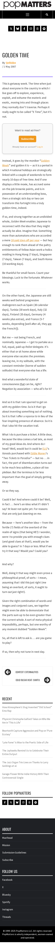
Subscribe (27, 138)
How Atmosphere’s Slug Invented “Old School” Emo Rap (27, 709)
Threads (6, 917)
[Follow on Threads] (37, 28)
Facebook (7, 879)
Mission (6, 845)
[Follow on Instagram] (31, 28)
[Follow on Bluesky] (17, 28)
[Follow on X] (11, 28)
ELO (44, 448)
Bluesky (6, 894)
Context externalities (27, 672)
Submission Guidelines (14, 852)
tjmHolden (11, 63)
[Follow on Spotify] (44, 28)
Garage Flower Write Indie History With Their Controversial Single (25, 775)
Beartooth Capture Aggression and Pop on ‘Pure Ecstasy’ (27, 732)
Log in (40, 147)
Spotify (6, 902)
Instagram (7, 909)
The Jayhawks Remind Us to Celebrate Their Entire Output (25, 752)
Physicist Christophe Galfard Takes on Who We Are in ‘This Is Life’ (26, 720)
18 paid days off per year (25, 240)
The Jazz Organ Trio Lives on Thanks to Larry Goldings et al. (25, 764)
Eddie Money (38, 453)
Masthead (7, 837)
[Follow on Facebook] (24, 28)
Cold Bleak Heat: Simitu (28, 680)
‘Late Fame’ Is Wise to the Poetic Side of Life (25, 742)
